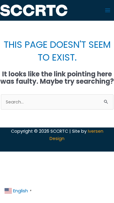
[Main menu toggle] (107, 10)
